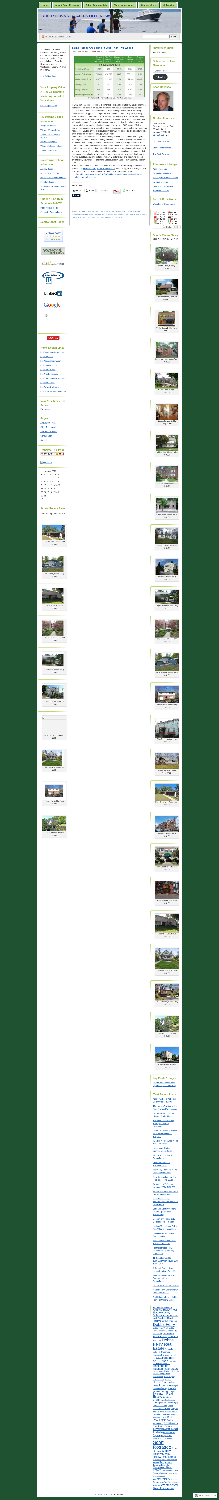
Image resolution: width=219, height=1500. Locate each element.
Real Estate (86, 211)
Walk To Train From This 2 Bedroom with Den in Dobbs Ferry (164, 1278)
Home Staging (169, 1377)
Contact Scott (148, 5)
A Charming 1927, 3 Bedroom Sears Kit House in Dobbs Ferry (165, 1202)
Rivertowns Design (162, 1426)
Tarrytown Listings (161, 191)
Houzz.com (158, 1379)
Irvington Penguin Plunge (164, 1391)
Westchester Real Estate (165, 1486)
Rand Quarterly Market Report (101, 214)
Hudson (168, 1379)
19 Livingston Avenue (162, 1307)
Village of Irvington (48, 142)
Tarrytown (166, 1462)
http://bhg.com (46, 357)
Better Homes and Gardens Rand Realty (165, 1318)
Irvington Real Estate (80, 214)
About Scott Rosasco (67, 5)
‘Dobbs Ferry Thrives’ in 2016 (166, 1285)
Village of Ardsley (47, 126)
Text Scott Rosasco (161, 154)
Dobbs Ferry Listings (162, 173)
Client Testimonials (96, 5)
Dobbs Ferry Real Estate (163, 1344)
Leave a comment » (114, 217)
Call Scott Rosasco (161, 141)
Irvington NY (168, 1388)
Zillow (171, 1489)
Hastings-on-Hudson (164, 1359)
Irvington (165, 1385)
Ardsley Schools (47, 169)
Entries (50, 36)
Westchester (160, 1479)
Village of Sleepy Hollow (51, 146)
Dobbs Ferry (164, 1324)
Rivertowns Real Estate (165, 1430)
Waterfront (163, 1476)
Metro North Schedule (49, 208)
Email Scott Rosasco (162, 148)
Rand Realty (167, 1417)
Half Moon (165, 1355)
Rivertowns (171, 1423)
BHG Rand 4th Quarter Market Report (99, 168)
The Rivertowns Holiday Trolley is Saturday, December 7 (163, 1124)
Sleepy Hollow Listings (163, 186)
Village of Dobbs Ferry (50, 130)
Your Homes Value (124, 5)
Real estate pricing (121, 214)
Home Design (159, 1374)
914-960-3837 (159, 135)
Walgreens (163, 1473)
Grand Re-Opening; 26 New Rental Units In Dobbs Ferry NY (165, 1134)
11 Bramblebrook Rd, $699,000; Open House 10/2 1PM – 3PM (165, 1261)
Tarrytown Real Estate (96, 217)
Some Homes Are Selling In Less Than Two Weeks (102, 47)
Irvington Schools (47, 182)
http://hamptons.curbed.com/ (52, 378)
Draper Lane (166, 1352)
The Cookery (167, 1470)
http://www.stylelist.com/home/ (53, 391)
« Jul (42, 499)
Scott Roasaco (166, 1438)
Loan (169, 1403)
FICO (111, 211)
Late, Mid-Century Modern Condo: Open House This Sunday (164, 1212)
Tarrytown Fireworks (161, 1465)
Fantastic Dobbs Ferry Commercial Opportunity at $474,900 (163, 1251)
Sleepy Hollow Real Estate (164, 1455)
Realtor (170, 1420)
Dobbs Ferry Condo (160, 1328)
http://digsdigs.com (48, 365)
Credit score (103, 211)
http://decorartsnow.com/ (50, 361)
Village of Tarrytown (49, 150)
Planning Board (164, 1414)
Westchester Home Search (164, 204)
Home (45, 5)
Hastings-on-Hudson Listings (165, 178)
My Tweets (45, 409)
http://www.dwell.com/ (49, 387)
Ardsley (157, 1309)
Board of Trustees (168, 1321)
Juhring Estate (159, 1403)
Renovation (158, 1423)
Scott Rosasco (135, 214)
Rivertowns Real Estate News (77, 16)
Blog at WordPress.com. (104, 1494)
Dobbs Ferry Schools (49, 173)
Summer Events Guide (162, 1460)
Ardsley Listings (160, 169)
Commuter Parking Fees (51, 212)
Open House (164, 1408)
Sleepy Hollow (162, 1452)
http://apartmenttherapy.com (52, 352)
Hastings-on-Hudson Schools (53, 178)
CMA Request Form (48, 106)
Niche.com (162, 1406)
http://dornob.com (47, 370)
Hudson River (160, 1382)
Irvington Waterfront (168, 1400)
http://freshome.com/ (49, 374)
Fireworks (157, 1355)
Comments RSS (64, 36)
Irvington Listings (160, 182)
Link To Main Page (48, 76)
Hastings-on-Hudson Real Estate (127, 211)
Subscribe (168, 5)
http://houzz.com (47, 383)
